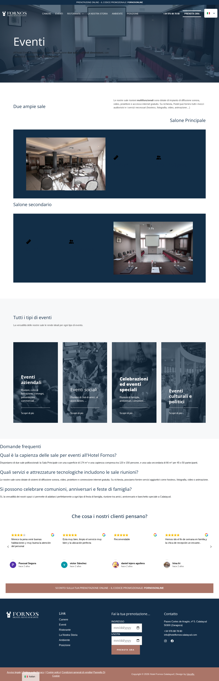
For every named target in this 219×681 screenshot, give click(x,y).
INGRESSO (117, 621)
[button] (82, 13)
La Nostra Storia (68, 635)
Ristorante (65, 629)
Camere (63, 619)
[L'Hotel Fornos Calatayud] (14, 13)
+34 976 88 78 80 (171, 14)
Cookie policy (53, 672)
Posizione (64, 645)
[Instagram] (165, 640)
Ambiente (64, 640)
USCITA (115, 634)
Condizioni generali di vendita (77, 672)
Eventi (62, 624)
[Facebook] (172, 640)
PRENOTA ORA (191, 14)
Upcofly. (191, 674)
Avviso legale (14, 672)
